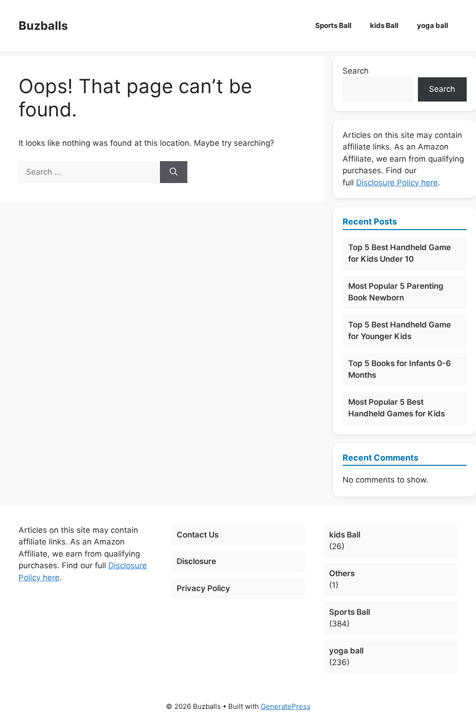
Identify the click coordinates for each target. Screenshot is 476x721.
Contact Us (197, 534)
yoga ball (432, 25)
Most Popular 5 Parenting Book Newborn (395, 292)
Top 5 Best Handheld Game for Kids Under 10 (399, 253)
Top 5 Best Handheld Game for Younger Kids (399, 330)
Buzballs (43, 26)
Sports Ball (333, 25)
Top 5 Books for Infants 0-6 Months (399, 369)
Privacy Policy (203, 588)
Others (342, 573)
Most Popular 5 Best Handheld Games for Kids (396, 408)
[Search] (173, 172)
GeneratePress (286, 706)
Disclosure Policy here (397, 182)
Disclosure (196, 561)
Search (356, 70)
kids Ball (384, 25)
